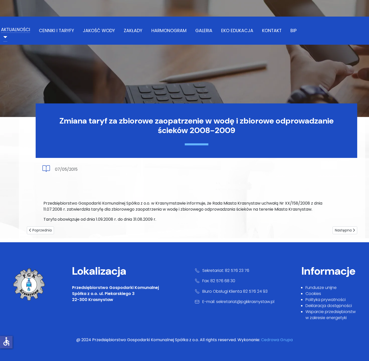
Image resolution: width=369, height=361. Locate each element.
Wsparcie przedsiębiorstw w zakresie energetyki (330, 315)
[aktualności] (4, 37)
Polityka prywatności (325, 300)
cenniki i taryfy (56, 31)
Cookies (313, 293)
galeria (203, 31)
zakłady (133, 31)
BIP (293, 31)
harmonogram (169, 31)
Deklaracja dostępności (328, 306)
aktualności (15, 30)
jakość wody (99, 31)
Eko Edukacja (237, 31)
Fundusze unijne (321, 287)
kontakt (272, 31)
